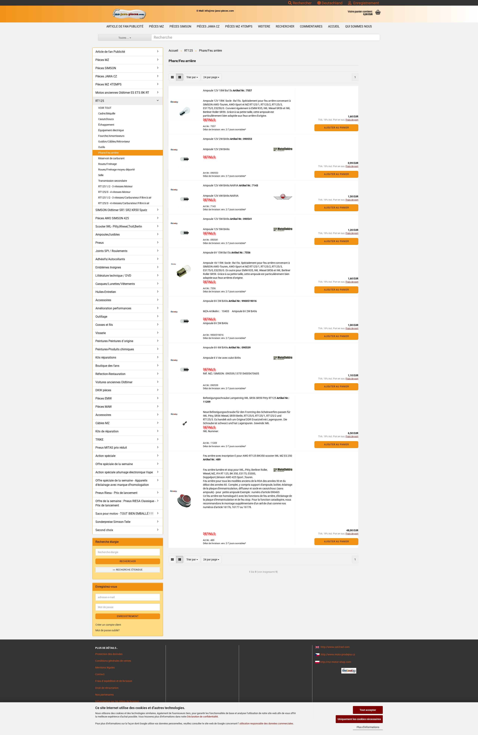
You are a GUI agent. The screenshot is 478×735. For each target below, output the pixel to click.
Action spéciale (105, 456)
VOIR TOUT (104, 107)
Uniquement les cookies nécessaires (359, 719)
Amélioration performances (113, 308)
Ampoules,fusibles (107, 234)
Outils (101, 147)
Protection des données (108, 654)
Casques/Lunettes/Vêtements (115, 284)
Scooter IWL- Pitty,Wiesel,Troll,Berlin (118, 226)
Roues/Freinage (107, 163)
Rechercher (302, 3)
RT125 (99, 101)
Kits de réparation (107, 431)
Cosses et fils (104, 325)
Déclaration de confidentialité (202, 716)
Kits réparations (105, 357)
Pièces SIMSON (180, 26)
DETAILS (209, 120)
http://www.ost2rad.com (335, 646)
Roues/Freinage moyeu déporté (116, 169)
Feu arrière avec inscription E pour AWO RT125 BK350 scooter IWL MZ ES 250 (247, 455)
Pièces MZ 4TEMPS (238, 26)
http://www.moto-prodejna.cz (338, 654)
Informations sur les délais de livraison (117, 701)
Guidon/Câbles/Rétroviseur (114, 141)
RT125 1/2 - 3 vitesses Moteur (115, 186)
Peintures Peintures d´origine (114, 341)
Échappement (106, 124)
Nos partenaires (104, 694)
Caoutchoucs (106, 119)
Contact (100, 674)
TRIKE (99, 439)
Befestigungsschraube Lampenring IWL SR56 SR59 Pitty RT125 (240, 397)
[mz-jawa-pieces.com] (129, 14)
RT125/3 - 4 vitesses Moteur (114, 191)
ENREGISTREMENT (128, 616)
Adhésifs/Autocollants (110, 259)
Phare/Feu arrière (108, 152)
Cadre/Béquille (106, 113)
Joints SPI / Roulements (111, 251)
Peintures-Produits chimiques (114, 349)
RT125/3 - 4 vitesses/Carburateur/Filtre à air (123, 203)
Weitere (264, 26)
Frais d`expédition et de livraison (113, 680)
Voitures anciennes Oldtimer (113, 382)
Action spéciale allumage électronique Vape (124, 472)
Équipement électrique (111, 130)
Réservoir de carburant (111, 158)
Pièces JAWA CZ (208, 26)
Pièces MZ (156, 26)
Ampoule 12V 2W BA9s (216, 138)
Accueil (334, 26)
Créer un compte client (108, 624)
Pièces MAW (103, 406)
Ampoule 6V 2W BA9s (216, 300)
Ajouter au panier (336, 127)
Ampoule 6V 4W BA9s (216, 347)
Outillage (101, 316)
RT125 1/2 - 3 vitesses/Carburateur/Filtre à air (124, 197)
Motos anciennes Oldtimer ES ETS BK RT (122, 92)
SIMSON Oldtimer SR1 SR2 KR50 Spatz (121, 210)
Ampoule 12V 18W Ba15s (218, 90)
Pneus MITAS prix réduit (111, 447)
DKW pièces (103, 390)
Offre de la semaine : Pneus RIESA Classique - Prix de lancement (125, 503)
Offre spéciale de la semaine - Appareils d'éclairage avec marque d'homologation (122, 483)
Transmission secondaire (112, 180)
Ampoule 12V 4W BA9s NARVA (221, 185)
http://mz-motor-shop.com (335, 661)
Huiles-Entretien (105, 292)
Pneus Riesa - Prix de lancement (116, 493)
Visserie (100, 333)
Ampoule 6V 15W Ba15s (217, 252)
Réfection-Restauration (110, 374)
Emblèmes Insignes (108, 267)
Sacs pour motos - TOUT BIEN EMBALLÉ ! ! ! (124, 513)
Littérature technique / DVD (113, 275)
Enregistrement (365, 3)
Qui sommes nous (358, 26)
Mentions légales (105, 667)
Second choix (104, 530)
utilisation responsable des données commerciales (266, 723)
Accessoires (103, 300)
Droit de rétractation (107, 687)
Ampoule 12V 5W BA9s (216, 218)
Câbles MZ (102, 423)
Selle (100, 175)
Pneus (99, 243)
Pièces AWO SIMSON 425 (112, 218)
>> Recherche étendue (128, 569)
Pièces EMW (103, 398)
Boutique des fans (107, 366)
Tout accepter (368, 709)
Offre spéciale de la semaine (114, 464)
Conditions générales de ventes (113, 660)
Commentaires (311, 26)
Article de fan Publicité (124, 26)
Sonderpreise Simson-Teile (112, 522)
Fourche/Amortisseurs (111, 135)
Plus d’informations (368, 727)
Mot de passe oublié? (107, 630)
